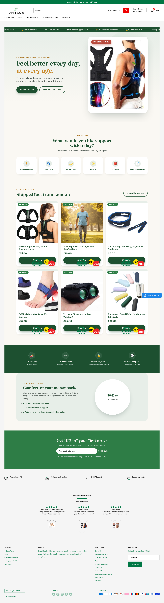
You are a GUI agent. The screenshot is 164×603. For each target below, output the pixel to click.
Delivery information (102, 564)
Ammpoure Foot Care (50, 17)
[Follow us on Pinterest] (66, 594)
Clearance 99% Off (32, 17)
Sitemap (98, 581)
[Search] (126, 10)
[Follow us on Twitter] (57, 594)
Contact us (99, 567)
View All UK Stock (135, 193)
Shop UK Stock (27, 90)
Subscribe (135, 564)
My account (137, 11)
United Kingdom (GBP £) (13, 591)
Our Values (66, 17)
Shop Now (37, 260)
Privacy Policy (100, 577)
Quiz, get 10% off (101, 558)
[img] (82, 498)
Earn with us (99, 551)
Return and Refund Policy (104, 574)
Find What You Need (52, 90)
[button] (80, 531)
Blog (96, 561)
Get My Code (103, 451)
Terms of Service (101, 571)
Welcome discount (101, 554)
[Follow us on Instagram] (62, 594)
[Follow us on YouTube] (70, 594)
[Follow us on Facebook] (53, 594)
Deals (20, 17)
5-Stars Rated (9, 17)
